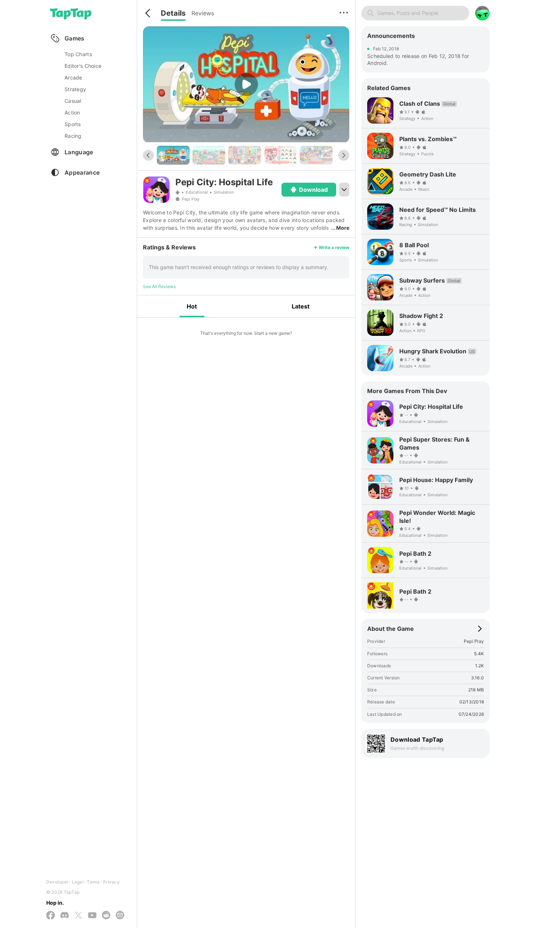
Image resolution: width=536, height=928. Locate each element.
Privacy (111, 882)
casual (73, 101)
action (72, 112)
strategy (75, 89)
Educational (197, 192)
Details (173, 13)
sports (73, 124)
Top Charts (78, 54)
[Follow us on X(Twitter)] (78, 916)
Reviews (202, 13)
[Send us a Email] (120, 915)
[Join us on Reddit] (106, 915)
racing (73, 136)
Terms (93, 882)
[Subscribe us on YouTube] (92, 915)
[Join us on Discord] (64, 915)
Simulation (224, 192)
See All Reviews (159, 286)
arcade (73, 77)
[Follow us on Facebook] (50, 916)
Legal (77, 882)
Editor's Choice (83, 66)
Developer (57, 882)
